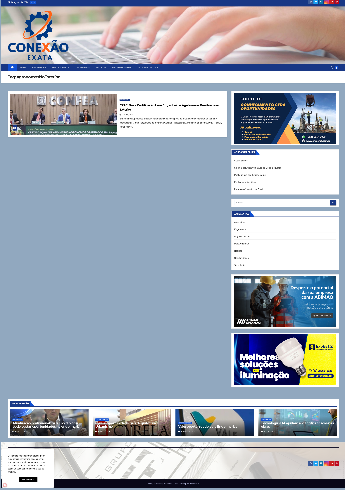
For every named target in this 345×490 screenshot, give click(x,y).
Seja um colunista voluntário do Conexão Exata (257, 168)
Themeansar (194, 484)
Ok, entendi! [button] (28, 479)
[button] (332, 67)
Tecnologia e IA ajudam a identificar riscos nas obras (297, 424)
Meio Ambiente (60, 67)
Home (23, 67)
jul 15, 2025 (128, 115)
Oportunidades (122, 67)
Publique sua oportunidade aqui (250, 175)
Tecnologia (82, 67)
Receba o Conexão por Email (248, 189)
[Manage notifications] (5, 485)
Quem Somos (241, 161)
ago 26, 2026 (270, 431)
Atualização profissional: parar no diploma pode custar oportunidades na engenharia (46, 424)
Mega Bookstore (148, 67)
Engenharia (39, 67)
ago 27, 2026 (21, 431)
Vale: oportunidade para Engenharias (207, 426)
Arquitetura (239, 222)
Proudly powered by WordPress (160, 484)
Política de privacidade (245, 182)
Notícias (101, 67)
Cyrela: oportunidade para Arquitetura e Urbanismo (126, 424)
